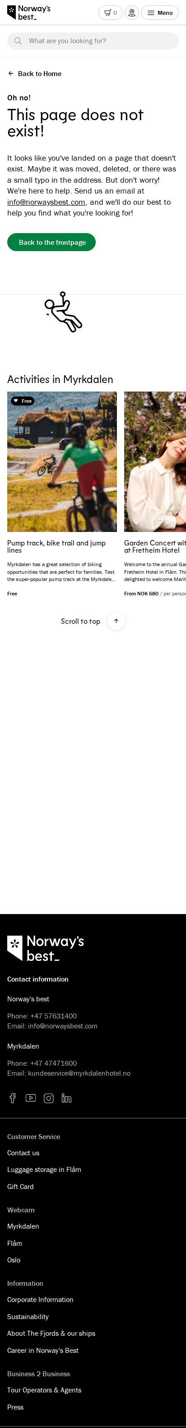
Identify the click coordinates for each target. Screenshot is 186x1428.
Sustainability (28, 1316)
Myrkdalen (23, 1225)
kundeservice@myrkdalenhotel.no (79, 1072)
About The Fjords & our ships (51, 1333)
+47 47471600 (53, 1063)
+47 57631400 (53, 1015)
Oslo (13, 1259)
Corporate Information (40, 1299)
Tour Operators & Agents (44, 1389)
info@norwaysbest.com (46, 202)
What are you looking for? (67, 40)
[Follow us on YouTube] (30, 1098)
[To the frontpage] (33, 12)
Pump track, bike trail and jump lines (56, 546)
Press (15, 1406)
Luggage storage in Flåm (44, 1169)
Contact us (23, 1152)
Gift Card (20, 1186)
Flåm (14, 1243)
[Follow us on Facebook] (12, 1098)
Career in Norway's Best (43, 1350)
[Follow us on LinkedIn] (66, 1098)
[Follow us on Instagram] (48, 1098)
